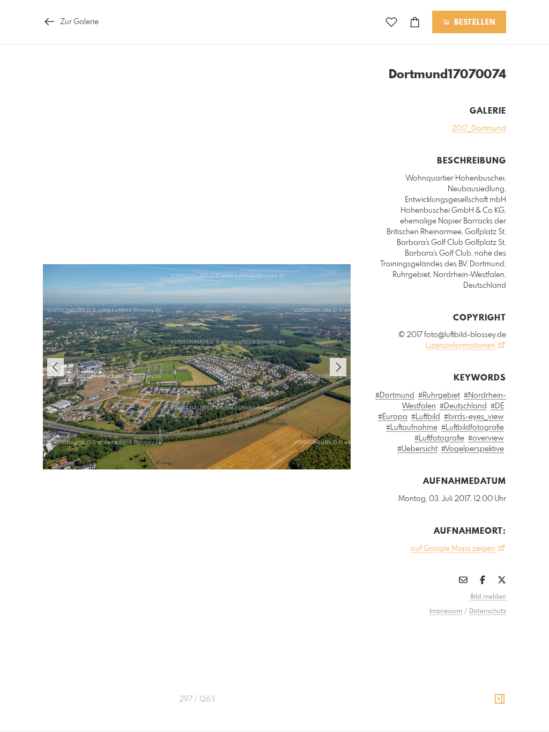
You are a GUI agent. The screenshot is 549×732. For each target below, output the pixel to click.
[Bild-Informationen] (499, 699)
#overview (486, 438)
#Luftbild (425, 417)
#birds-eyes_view (474, 417)
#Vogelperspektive (472, 449)
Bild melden (488, 597)
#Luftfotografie (439, 438)
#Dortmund (394, 395)
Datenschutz (487, 611)
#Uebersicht (417, 449)
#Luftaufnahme (411, 427)
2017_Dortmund (478, 128)
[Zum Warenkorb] (415, 22)
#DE (497, 406)
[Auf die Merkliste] (391, 22)
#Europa (392, 417)
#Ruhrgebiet (439, 395)
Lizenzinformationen (461, 345)
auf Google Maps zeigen (454, 548)
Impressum (446, 611)
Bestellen (473, 22)
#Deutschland (463, 406)
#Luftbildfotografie (472, 427)
